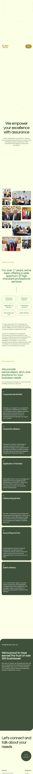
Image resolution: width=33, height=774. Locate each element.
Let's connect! (26, 756)
